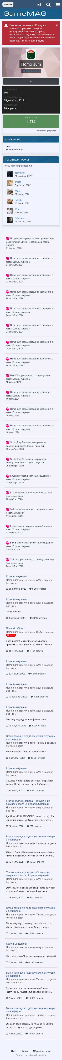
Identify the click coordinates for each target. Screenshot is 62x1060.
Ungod (13, 238)
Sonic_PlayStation (19, 442)
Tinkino (13, 559)
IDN (12, 492)
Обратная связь (42, 1051)
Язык (14, 1051)
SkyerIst (14, 475)
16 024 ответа (37, 757)
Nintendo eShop (15, 628)
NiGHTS (14, 375)
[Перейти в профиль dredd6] (10, 183)
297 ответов (35, 826)
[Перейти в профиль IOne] (10, 211)
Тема (25, 1051)
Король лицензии (21, 261)
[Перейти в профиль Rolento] (10, 201)
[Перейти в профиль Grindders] (10, 220)
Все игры (11, 583)
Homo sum (15, 258)
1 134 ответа (36, 650)
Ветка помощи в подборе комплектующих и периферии (30, 737)
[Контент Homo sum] (31, 81)
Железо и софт (14, 745)
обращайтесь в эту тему (22, 34)
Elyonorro (15, 526)
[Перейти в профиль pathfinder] (10, 174)
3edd (12, 509)
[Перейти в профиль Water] (10, 192)
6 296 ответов (39, 588)
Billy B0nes (16, 542)
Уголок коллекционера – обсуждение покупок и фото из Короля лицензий (28, 802)
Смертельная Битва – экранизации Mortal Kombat (27, 243)
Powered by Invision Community (31, 1054)
